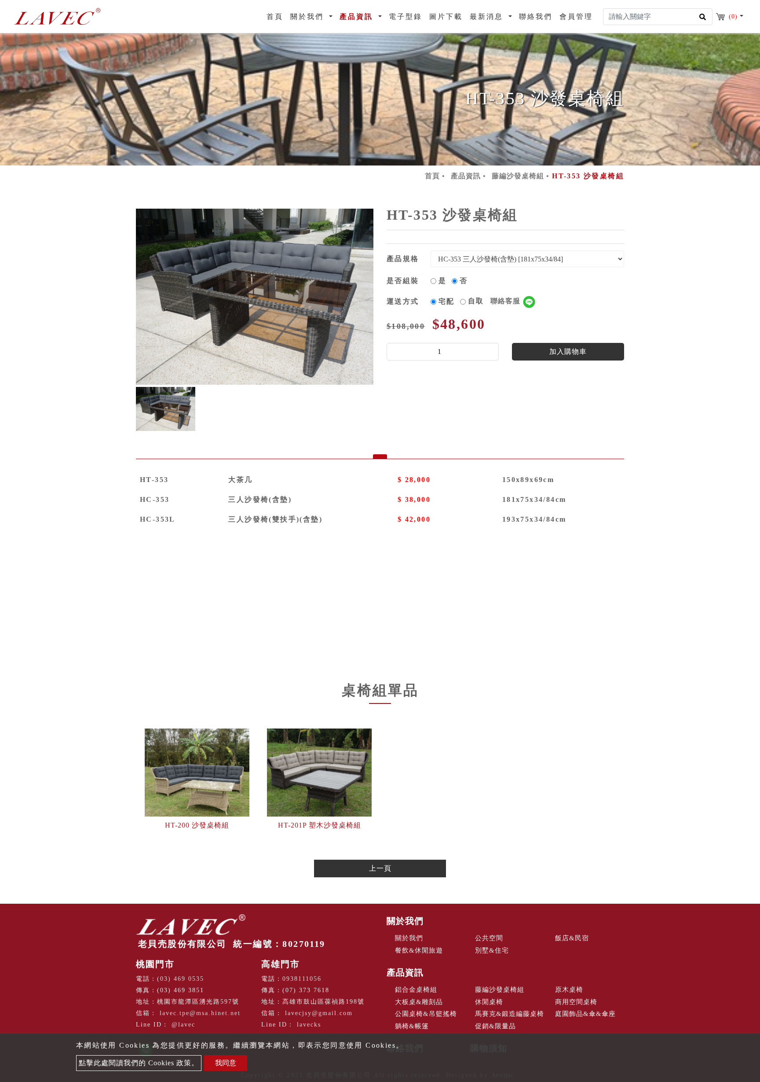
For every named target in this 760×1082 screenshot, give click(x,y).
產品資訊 (466, 176)
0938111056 (302, 978)
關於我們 (405, 921)
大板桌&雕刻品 (419, 1001)
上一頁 (380, 868)
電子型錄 (405, 16)
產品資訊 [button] (358, 16)
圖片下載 (446, 16)
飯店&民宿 (572, 938)
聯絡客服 (506, 301)
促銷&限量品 (495, 1026)
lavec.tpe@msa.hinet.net (200, 1013)
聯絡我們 (535, 16)
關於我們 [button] (308, 16)
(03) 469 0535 (180, 978)
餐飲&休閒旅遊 (419, 950)
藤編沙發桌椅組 (518, 176)
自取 (495, 301)
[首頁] (57, 16)
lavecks (309, 1024)
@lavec (183, 1024)
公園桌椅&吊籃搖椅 (426, 1013)
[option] (254, 297)
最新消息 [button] (488, 16)
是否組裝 (403, 280)
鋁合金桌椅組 (416, 989)
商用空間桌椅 (576, 1001)
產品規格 (403, 258)
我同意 (225, 1063)
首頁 (277, 16)
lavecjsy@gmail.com (319, 1013)
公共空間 (489, 938)
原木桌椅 (569, 989)
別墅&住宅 (492, 950)
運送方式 (403, 301)
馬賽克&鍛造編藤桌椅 (509, 1013)
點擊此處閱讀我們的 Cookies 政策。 (139, 1063)
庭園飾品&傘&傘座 (585, 1013)
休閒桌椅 (489, 1001)
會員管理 (576, 16)
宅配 (446, 301)
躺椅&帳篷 (412, 1026)
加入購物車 (568, 351)
